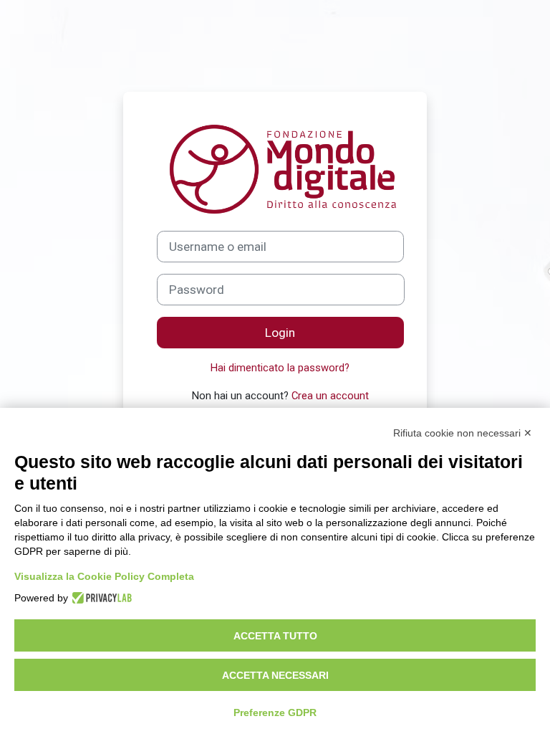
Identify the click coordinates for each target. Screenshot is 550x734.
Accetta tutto (275, 636)
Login (280, 332)
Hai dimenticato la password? (280, 367)
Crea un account (330, 395)
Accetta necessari (275, 675)
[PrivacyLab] (100, 598)
